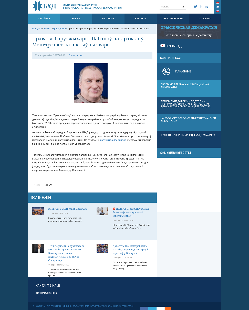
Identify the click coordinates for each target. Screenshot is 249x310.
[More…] (166, 308)
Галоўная (44, 18)
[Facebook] (144, 308)
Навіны (76, 18)
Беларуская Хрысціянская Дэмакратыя (92, 6)
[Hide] (169, 308)
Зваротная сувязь (172, 18)
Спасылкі (205, 18)
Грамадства (75, 55)
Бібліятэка (108, 18)
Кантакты (140, 18)
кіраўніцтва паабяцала (113, 140)
